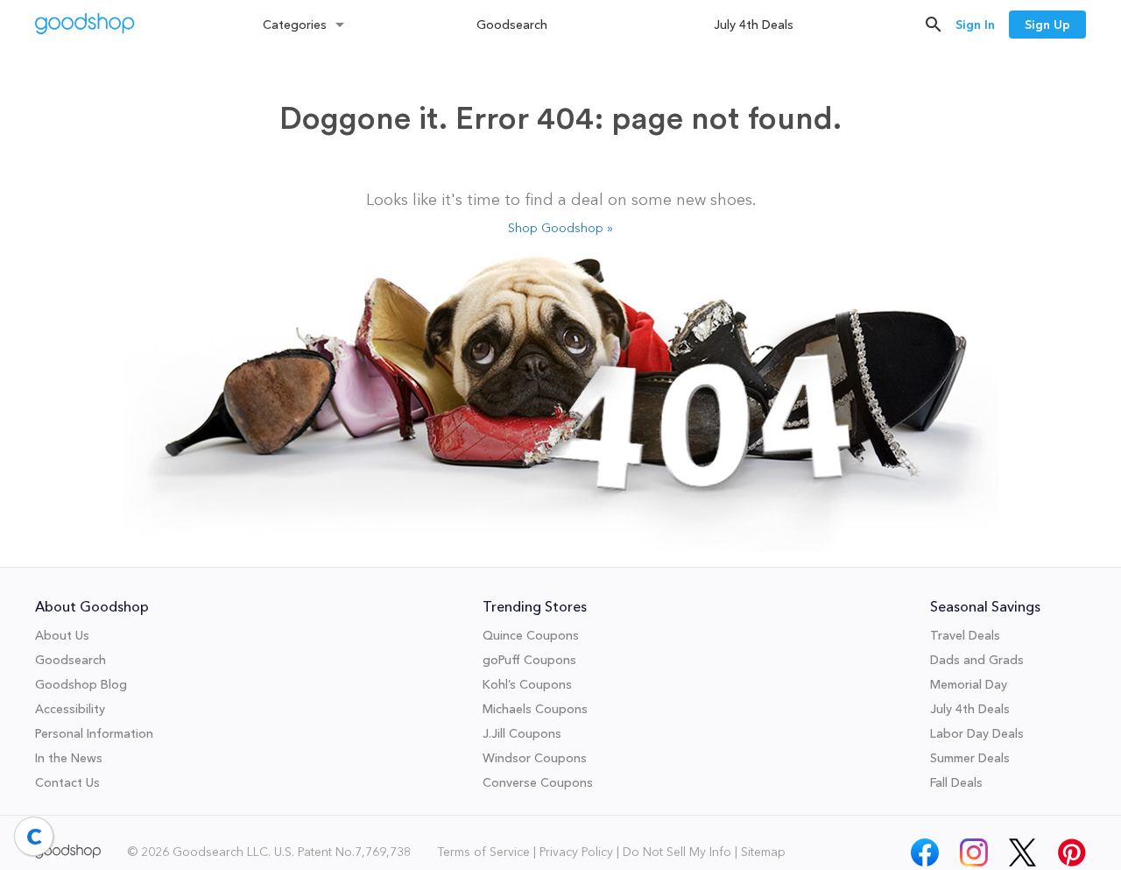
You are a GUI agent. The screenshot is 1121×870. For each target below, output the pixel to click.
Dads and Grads (977, 660)
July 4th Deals (753, 24)
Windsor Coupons (535, 758)
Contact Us (67, 782)
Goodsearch (511, 24)
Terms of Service (483, 851)
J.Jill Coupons (522, 733)
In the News (68, 758)
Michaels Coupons (535, 709)
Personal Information (94, 733)
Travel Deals (965, 635)
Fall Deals (956, 782)
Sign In (975, 24)
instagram (974, 847)
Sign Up (1047, 24)
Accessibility (70, 709)
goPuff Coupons (529, 660)
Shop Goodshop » (560, 228)
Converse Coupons (538, 782)
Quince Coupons (531, 635)
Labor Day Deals (977, 733)
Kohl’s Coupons (527, 684)
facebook (925, 847)
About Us (62, 635)
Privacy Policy (576, 851)
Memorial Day (968, 684)
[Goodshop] (85, 26)
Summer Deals (970, 758)
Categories (295, 24)
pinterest (1072, 847)
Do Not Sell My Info (677, 851)
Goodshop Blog (81, 684)
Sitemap (763, 851)
